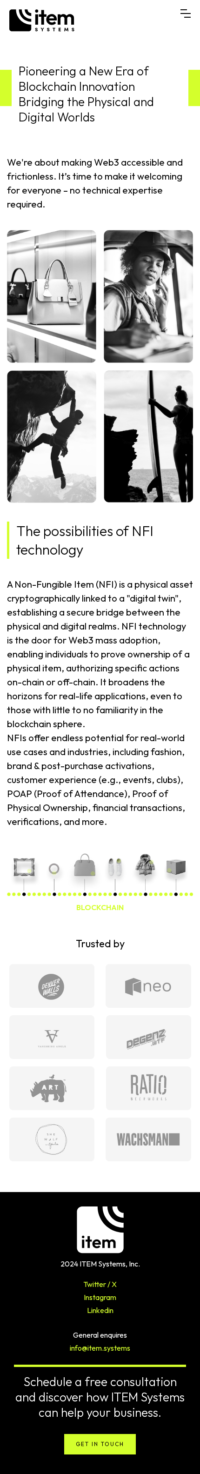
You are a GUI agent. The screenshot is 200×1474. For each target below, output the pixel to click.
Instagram (100, 1297)
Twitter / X (100, 1284)
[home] (94, 20)
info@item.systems (100, 1348)
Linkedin (100, 1310)
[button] (185, 13)
